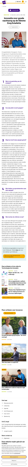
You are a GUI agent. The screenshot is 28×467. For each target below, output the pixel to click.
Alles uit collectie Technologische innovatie (12, 297)
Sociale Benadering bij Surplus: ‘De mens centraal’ (14, 336)
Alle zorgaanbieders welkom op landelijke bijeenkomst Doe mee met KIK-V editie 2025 (17, 282)
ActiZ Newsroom (8, 411)
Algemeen (6, 438)
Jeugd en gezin (8, 431)
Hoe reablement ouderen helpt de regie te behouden (13, 388)
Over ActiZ (7, 413)
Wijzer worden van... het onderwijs (15, 273)
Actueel (4, 6)
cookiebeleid (17, 453)
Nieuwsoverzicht (8, 403)
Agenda (6, 408)
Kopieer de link (15, 27)
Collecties (6, 405)
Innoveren (6, 14)
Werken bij (7, 416)
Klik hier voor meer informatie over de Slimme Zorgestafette (12, 256)
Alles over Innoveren (9, 313)
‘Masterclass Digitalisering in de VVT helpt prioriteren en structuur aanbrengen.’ (16, 291)
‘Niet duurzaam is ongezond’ (10, 362)
